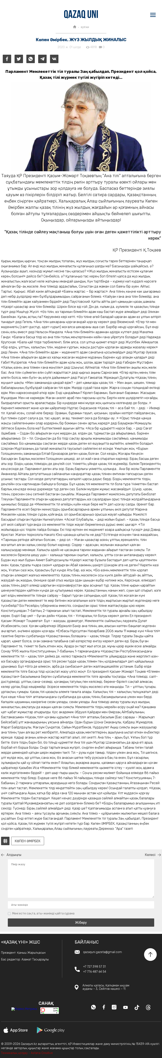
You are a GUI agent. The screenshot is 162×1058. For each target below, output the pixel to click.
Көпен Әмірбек (27, 841)
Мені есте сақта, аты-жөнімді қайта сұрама (43, 913)
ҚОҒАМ (85, 27)
